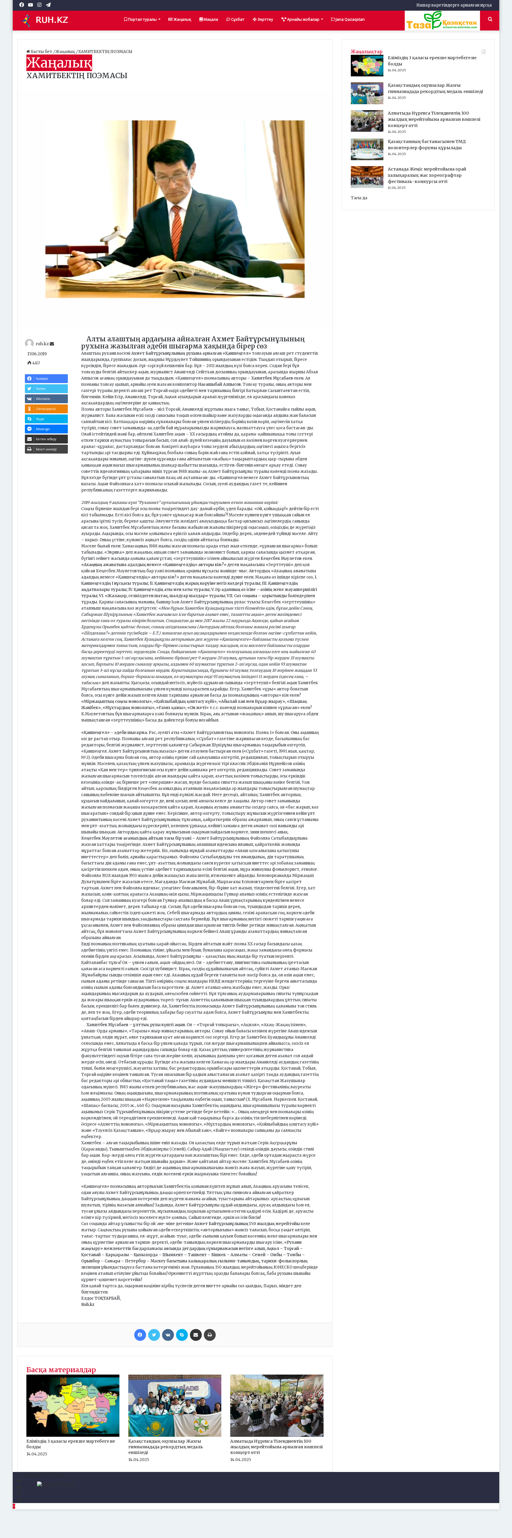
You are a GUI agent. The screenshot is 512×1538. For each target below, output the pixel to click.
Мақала (210, 19)
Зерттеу (265, 19)
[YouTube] (19, 1487)
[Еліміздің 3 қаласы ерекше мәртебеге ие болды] (72, 1435)
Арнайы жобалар (302, 19)
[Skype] (182, 1335)
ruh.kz (42, 344)
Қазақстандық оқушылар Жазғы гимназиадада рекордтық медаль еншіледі (165, 1447)
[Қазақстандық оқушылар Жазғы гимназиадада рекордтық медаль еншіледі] (174, 1435)
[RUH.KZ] (46, 20)
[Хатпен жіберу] (196, 1335)
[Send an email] (52, 344)
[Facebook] (140, 1335)
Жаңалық (182, 19)
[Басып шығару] (210, 1335)
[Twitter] (154, 1335)
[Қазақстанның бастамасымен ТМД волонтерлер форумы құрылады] (367, 158)
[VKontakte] (168, 1335)
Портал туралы (142, 19)
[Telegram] (19, 1499)
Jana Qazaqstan (350, 19)
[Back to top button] (14, 1506)
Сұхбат (237, 19)
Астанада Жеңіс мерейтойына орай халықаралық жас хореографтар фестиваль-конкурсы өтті (427, 175)
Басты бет (41, 51)
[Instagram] (18, 1493)
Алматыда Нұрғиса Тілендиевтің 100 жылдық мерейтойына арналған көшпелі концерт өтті (276, 1447)
